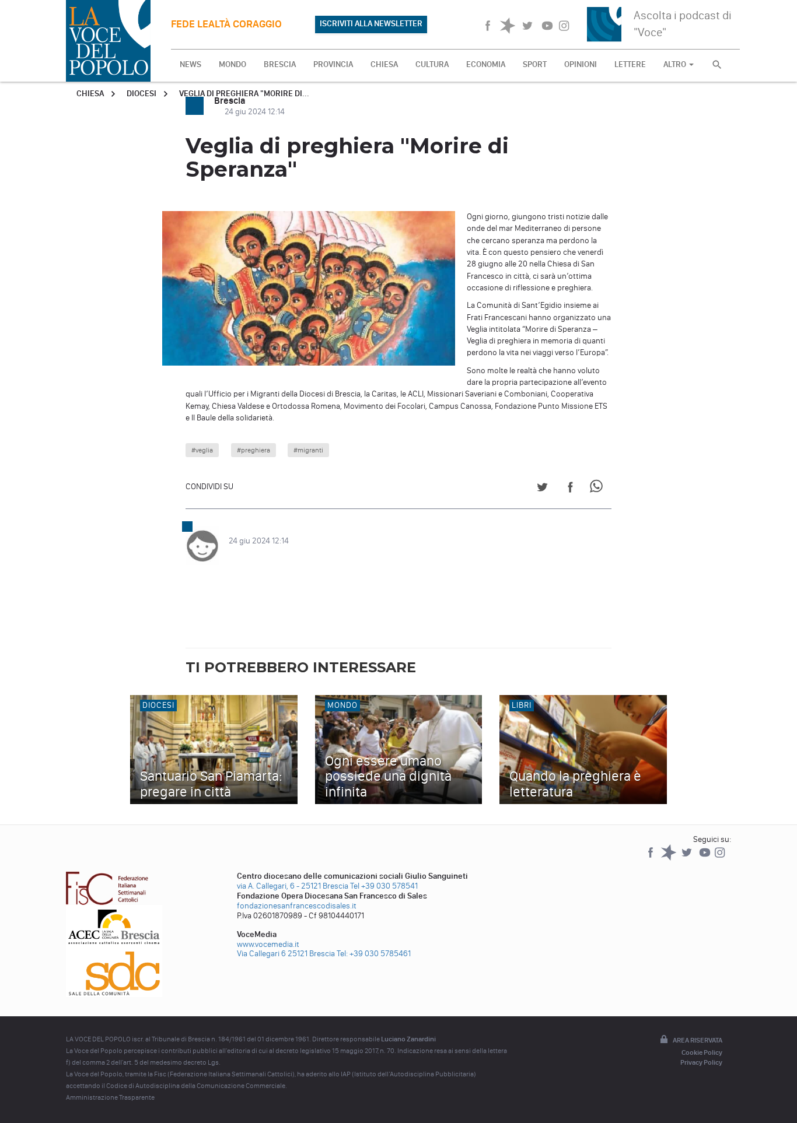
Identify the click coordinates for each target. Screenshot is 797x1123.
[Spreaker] (669, 858)
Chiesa (90, 94)
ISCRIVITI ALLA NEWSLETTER (371, 24)
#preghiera (253, 450)
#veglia (202, 450)
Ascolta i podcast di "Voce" (683, 23)
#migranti (308, 450)
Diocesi (141, 94)
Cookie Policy (701, 1052)
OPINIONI (580, 64)
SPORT (535, 64)
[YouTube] (706, 858)
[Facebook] (651, 858)
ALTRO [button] (675, 64)
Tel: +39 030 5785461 (374, 954)
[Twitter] (688, 858)
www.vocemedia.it (268, 944)
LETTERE (630, 64)
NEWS (190, 64)
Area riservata (697, 1040)
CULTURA (432, 64)
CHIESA (384, 64)
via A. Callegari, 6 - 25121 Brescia (292, 886)
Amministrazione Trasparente (110, 1097)
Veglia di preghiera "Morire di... (244, 94)
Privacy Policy (701, 1062)
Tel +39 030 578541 (384, 886)
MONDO (232, 64)
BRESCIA (280, 64)
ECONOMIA (485, 64)
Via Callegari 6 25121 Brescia (286, 954)
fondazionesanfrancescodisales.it (296, 906)
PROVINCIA (333, 64)
